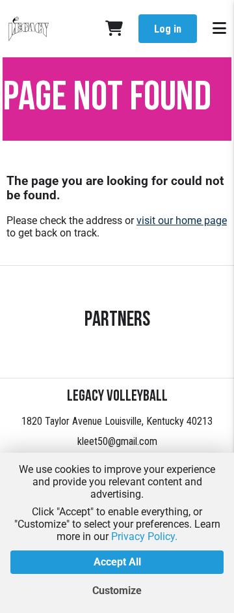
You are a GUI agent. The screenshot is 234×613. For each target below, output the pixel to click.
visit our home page (181, 220)
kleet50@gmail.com (117, 441)
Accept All (117, 562)
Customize (117, 590)
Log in (167, 29)
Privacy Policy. (144, 536)
